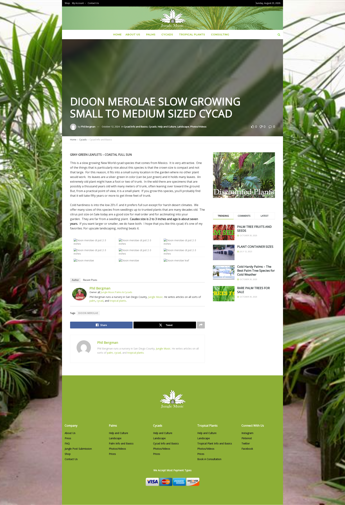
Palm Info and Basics (121, 443)
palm (92, 300)
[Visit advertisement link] (244, 175)
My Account (78, 3)
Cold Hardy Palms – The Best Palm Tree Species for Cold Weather (256, 270)
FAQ (67, 443)
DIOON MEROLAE (88, 313)
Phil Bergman (88, 126)
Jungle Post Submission (78, 448)
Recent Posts (90, 280)
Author (75, 280)
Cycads (167, 34)
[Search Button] (279, 34)
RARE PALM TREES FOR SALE (253, 290)
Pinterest (247, 438)
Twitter (246, 443)
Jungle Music (155, 297)
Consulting (220, 34)
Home (117, 34)
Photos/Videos (198, 126)
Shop (67, 3)
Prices (112, 454)
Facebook (247, 448)
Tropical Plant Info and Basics (214, 443)
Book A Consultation (209, 459)
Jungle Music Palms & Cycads (116, 292)
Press (68, 438)
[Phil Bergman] (79, 294)
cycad (100, 300)
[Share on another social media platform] (201, 325)
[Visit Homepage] (173, 18)
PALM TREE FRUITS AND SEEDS (254, 229)
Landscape (183, 126)
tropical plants (118, 300)
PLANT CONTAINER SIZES (255, 246)
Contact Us (93, 3)
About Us (132, 34)
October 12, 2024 (111, 126)
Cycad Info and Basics (136, 126)
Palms (150, 34)
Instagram (247, 433)
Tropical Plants (192, 34)
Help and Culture (167, 126)
